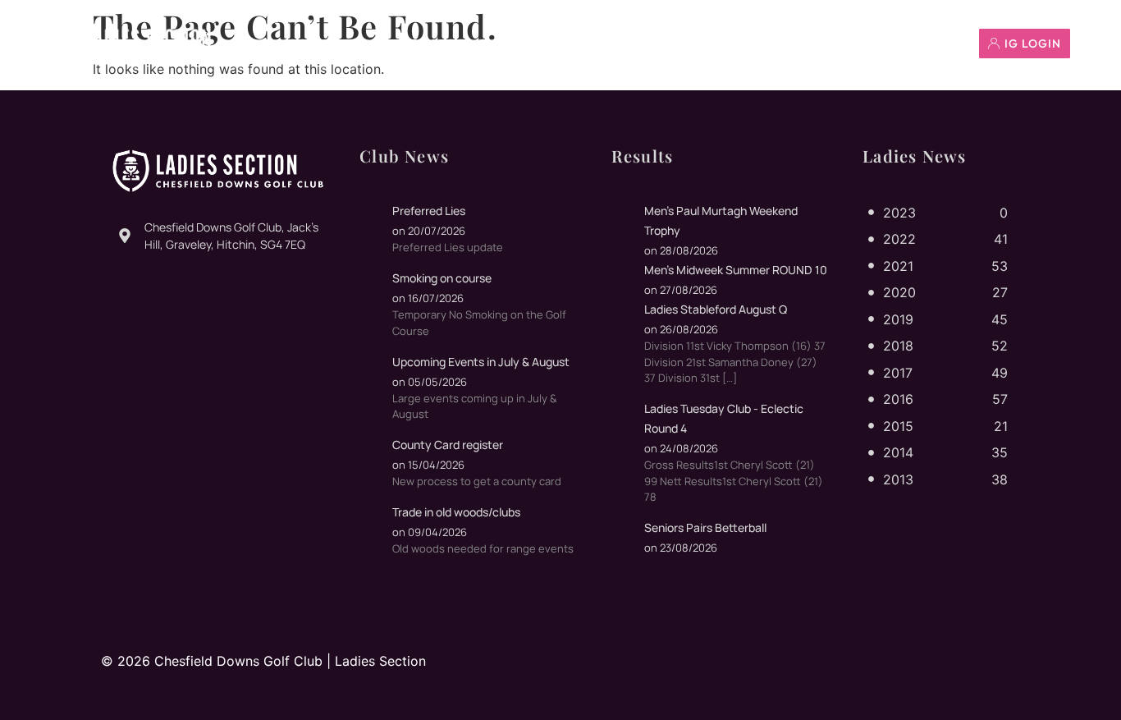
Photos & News (425, 43)
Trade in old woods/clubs (456, 512)
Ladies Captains (555, 43)
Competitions (680, 43)
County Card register (447, 444)
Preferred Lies (428, 210)
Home (328, 43)
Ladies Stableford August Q (715, 309)
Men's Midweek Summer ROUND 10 (735, 269)
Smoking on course (442, 278)
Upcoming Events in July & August (481, 361)
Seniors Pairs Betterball (705, 527)
